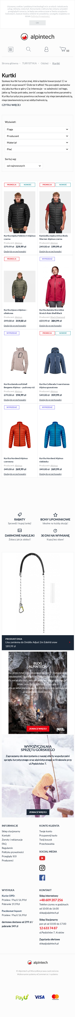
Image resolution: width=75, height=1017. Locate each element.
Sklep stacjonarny (11, 831)
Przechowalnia (46, 843)
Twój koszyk (45, 839)
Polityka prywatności (13, 852)
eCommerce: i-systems (47, 974)
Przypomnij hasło (48, 835)
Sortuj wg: (10, 159)
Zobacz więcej (38, 728)
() (67, 50)
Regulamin (7, 848)
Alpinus (18, 243)
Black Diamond (57, 317)
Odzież (44, 63)
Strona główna (10, 63)
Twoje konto (45, 831)
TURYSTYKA (29, 63)
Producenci (7, 860)
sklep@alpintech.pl (49, 912)
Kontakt (6, 835)
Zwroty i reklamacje (12, 839)
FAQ (4, 843)
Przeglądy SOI (9, 856)
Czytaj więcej (11, 104)
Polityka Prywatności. (40, 16)
